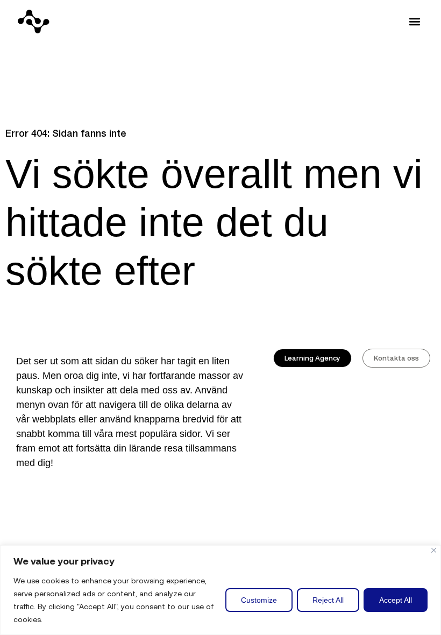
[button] (414, 22)
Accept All (395, 600)
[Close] (433, 550)
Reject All (328, 600)
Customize (259, 600)
